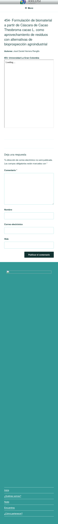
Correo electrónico (13, 224)
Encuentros (9, 507)
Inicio (6, 490)
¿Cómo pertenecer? (13, 513)
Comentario (10, 170)
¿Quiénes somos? (12, 495)
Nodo (6, 501)
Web (6, 238)
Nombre (8, 209)
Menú (30, 8)
